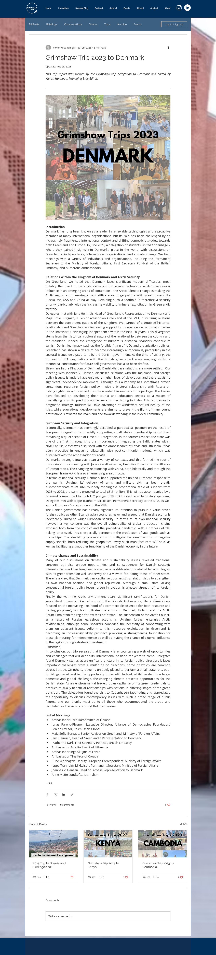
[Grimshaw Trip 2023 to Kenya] (108, 843)
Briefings (51, 24)
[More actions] (168, 47)
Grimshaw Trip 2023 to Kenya (103, 865)
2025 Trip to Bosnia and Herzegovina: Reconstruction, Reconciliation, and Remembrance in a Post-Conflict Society (51, 865)
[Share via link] (72, 794)
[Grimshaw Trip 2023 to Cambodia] (162, 843)
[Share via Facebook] (47, 794)
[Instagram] (179, 7)
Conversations (73, 24)
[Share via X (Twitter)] (55, 794)
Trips (107, 24)
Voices (93, 24)
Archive (122, 24)
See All (183, 823)
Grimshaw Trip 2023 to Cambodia (158, 865)
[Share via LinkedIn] (63, 794)
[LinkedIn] (187, 7)
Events (137, 24)
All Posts (34, 24)
